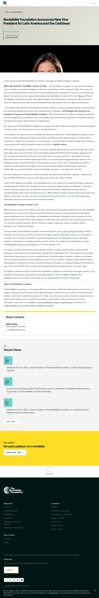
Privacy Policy (54, 593)
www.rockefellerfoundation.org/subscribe (55, 302)
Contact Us (7, 538)
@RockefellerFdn (12, 306)
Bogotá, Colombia (57, 529)
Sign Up (9, 570)
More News (10, 421)
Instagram (18, 580)
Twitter (10, 580)
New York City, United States (60, 511)
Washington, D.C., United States (61, 514)
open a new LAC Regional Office (70, 231)
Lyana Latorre (87, 86)
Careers (6, 542)
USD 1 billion (61, 126)
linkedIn (14, 580)
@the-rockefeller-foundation (42, 306)
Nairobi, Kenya (56, 522)
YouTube (22, 580)
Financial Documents (10, 511)
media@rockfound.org (17, 330)
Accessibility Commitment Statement (12, 523)
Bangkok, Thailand (57, 525)
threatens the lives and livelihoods (24, 244)
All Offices (54, 507)
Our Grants (7, 507)
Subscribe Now (13, 452)
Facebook (6, 580)
